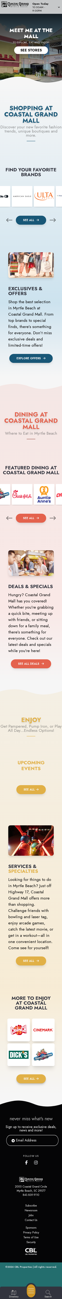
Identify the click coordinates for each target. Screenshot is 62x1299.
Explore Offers (29, 358)
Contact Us (31, 1220)
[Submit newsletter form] (51, 1140)
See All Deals (28, 664)
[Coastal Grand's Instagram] (36, 1162)
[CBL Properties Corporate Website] (31, 1251)
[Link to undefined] (22, 196)
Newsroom (31, 1210)
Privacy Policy (31, 1232)
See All (29, 220)
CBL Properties (23, 1267)
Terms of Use (31, 1237)
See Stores (31, 50)
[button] (46, 6)
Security (31, 1242)
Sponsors (31, 1228)
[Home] (16, 6)
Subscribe (31, 1206)
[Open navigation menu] (31, 1291)
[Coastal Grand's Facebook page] (27, 1162)
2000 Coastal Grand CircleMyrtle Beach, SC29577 (31, 1189)
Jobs (31, 1215)
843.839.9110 (31, 1195)
